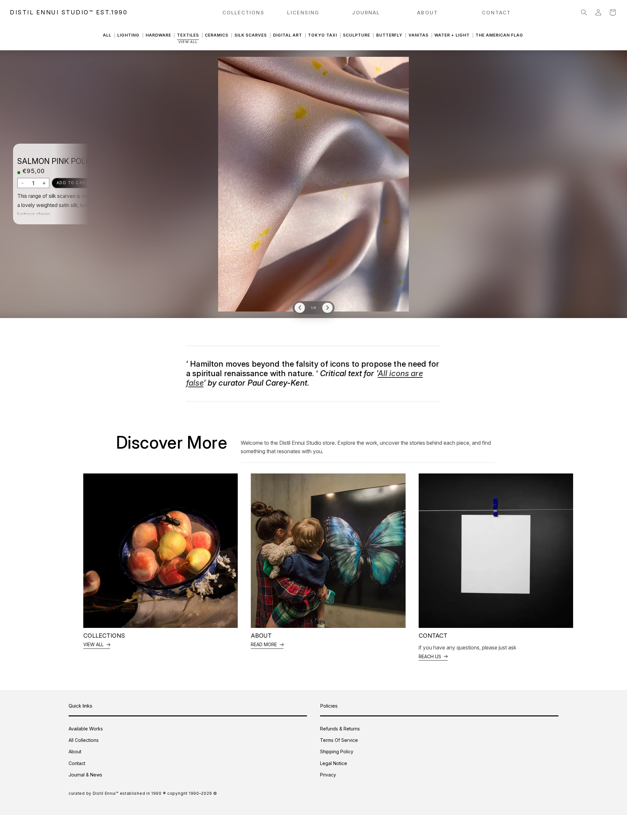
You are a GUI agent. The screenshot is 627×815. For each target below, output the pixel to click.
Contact (77, 763)
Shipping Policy (336, 751)
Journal (366, 12)
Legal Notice (333, 763)
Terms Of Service (339, 740)
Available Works (86, 728)
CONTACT (496, 12)
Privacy (328, 774)
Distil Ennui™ (106, 793)
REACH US (430, 656)
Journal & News (85, 774)
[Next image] (327, 308)
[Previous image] (300, 308)
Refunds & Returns (340, 728)
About (75, 751)
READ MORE (264, 644)
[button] (584, 12)
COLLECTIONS (243, 12)
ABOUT (427, 12)
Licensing (303, 12)
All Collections (84, 740)
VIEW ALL (93, 644)
